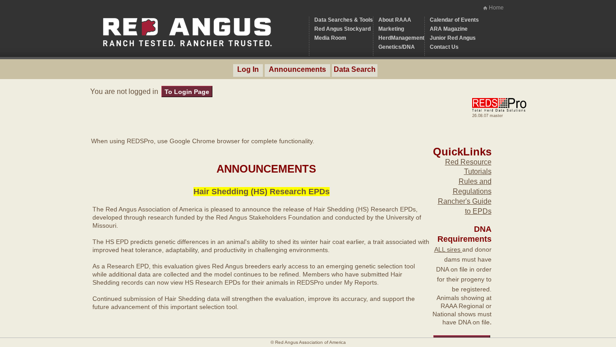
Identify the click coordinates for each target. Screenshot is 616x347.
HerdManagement (401, 38)
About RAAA (394, 20)
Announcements (297, 69)
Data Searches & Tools (343, 20)
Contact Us (444, 47)
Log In (248, 69)
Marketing (391, 29)
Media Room (330, 38)
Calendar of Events (454, 20)
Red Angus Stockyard (342, 29)
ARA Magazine (449, 29)
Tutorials (478, 171)
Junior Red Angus (453, 38)
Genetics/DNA (396, 47)
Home (496, 8)
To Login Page (187, 91)
